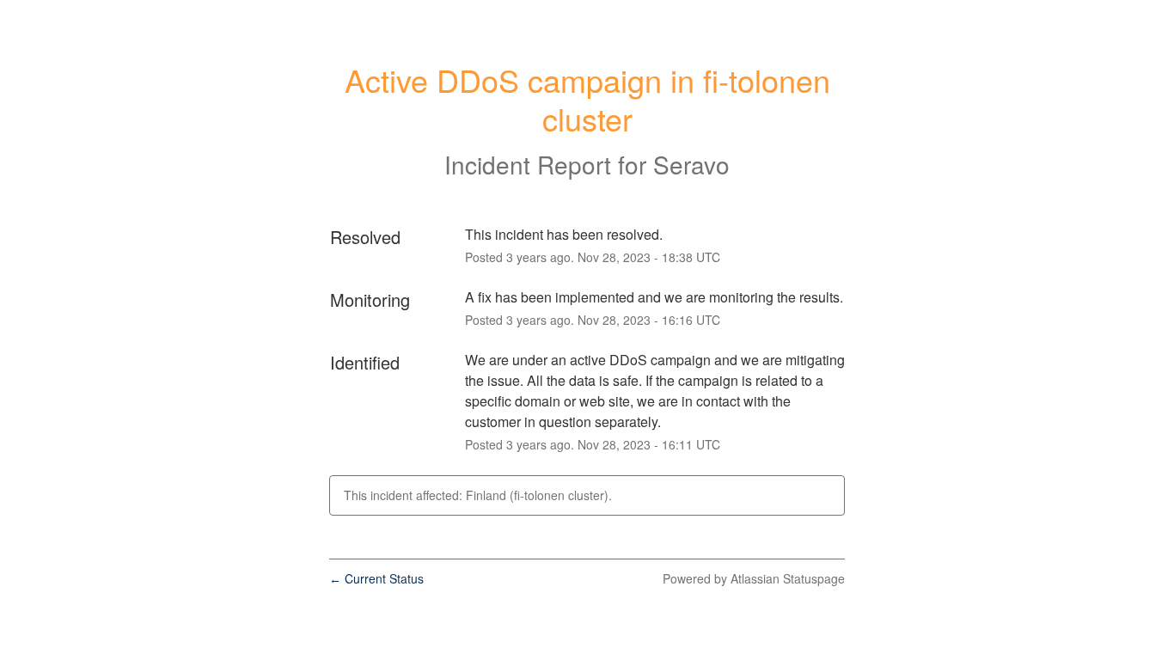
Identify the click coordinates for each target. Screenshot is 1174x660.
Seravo (691, 164)
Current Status (376, 578)
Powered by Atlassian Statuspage (754, 578)
